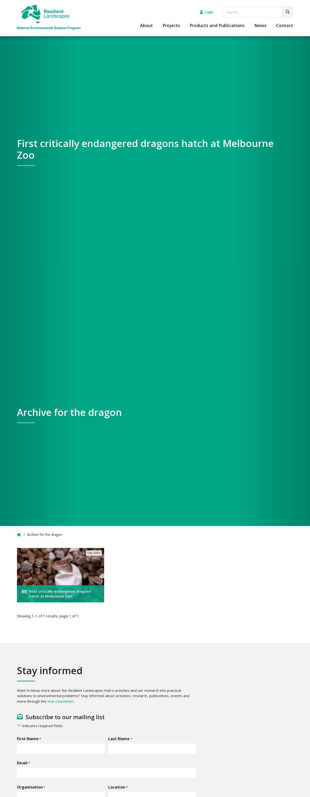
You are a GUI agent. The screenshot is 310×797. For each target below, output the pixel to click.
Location (118, 787)
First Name (29, 738)
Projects (171, 25)
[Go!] (287, 12)
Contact (284, 25)
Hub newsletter (60, 701)
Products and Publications (217, 25)
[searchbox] (258, 12)
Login (209, 12)
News (260, 25)
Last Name (120, 738)
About (146, 25)
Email (23, 763)
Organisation (31, 787)
